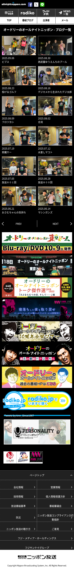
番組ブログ (27, 20)
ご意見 (55, 529)
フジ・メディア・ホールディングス (37, 538)
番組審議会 (55, 506)
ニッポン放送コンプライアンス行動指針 (55, 517)
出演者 (46, 20)
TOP (9, 20)
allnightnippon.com (14, 4)
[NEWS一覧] (64, 13)
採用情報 (18, 496)
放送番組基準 (18, 506)
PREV (19, 223)
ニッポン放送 (37, 557)
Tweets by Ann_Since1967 (19, 415)
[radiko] (27, 13)
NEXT (56, 223)
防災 (18, 517)
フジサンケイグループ (37, 547)
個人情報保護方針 (55, 496)
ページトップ (37, 475)
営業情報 (55, 487)
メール (64, 20)
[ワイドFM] (46, 13)
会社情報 (18, 487)
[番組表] (9, 13)
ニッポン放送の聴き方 (18, 529)
